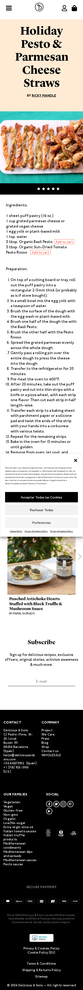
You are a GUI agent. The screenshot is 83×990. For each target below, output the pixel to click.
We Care (48, 734)
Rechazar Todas (41, 510)
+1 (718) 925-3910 (16, 767)
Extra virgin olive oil (18, 827)
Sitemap (41, 976)
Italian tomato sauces (19, 831)
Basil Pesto (27, 326)
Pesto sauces (13, 864)
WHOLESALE (51, 755)
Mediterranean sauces (20, 860)
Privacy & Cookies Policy (36, 531)
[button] (75, 459)
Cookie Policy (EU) (41, 952)
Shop (45, 747)
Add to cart (64, 242)
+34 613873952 (13, 763)
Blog (45, 743)
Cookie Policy (16, 531)
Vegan (8, 806)
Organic (9, 819)
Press (45, 739)
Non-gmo (10, 815)
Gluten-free (13, 810)
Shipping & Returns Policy (41, 970)
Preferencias (41, 523)
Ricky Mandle (44, 96)
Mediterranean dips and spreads (18, 854)
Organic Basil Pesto (36, 241)
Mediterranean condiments (14, 846)
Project (47, 730)
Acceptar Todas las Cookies (41, 497)
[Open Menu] (9, 8)
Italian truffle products (14, 837)
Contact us (50, 751)
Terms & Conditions (41, 964)
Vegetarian (11, 802)
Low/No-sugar (14, 823)
